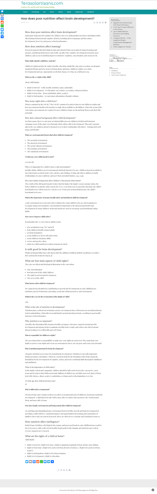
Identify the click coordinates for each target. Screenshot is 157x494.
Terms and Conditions (118, 75)
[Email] (2, 15)
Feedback (90, 12)
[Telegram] (2, 33)
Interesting (35, 12)
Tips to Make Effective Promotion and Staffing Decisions (121, 34)
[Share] (2, 37)
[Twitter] (2, 11)
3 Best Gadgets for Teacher (122, 47)
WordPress (71, 490)
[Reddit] (2, 22)
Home (25, 12)
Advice (60, 12)
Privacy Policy (116, 73)
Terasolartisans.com (42, 3)
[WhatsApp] (2, 26)
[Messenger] (2, 29)
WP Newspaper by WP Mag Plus (87, 490)
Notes (52, 12)
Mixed (69, 12)
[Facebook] (2, 18)
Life (44, 12)
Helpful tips (79, 12)
